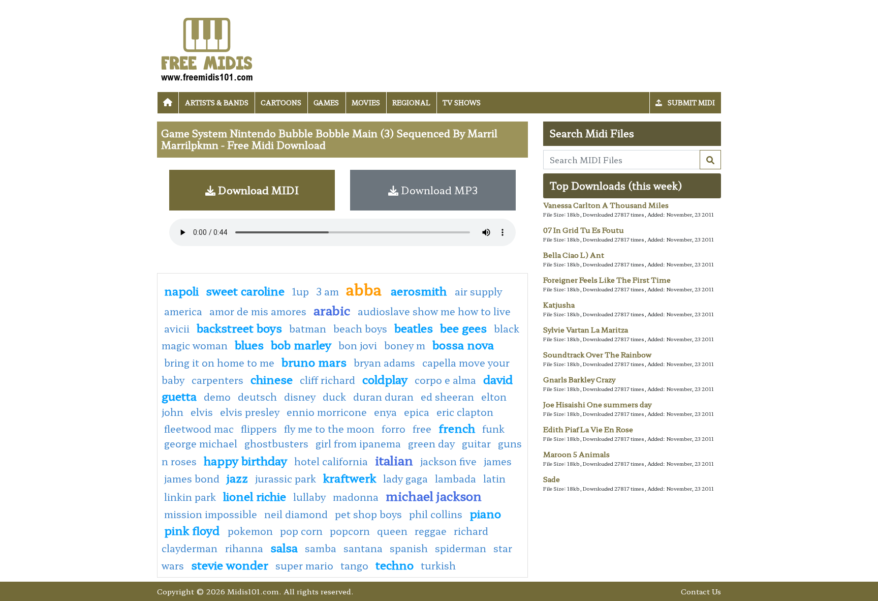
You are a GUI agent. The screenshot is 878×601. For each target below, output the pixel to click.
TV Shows (462, 102)
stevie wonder (229, 564)
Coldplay (384, 379)
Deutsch (257, 396)
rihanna (244, 548)
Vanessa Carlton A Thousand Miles (606, 205)
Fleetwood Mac (199, 429)
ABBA (366, 289)
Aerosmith (420, 290)
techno (394, 564)
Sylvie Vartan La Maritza (585, 329)
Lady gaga (405, 478)
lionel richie (254, 496)
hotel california (331, 461)
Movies (366, 102)
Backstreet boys (239, 327)
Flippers (259, 429)
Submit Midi (690, 102)
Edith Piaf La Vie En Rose (588, 429)
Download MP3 (438, 190)
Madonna (356, 497)
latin (494, 478)
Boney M (404, 345)
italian (394, 460)
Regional (411, 102)
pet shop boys (368, 514)
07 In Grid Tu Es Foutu (583, 230)
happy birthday (245, 460)
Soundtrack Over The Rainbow (597, 354)
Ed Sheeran (447, 396)
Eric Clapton (464, 412)
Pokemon (250, 531)
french (456, 427)
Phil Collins (435, 514)
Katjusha (559, 304)
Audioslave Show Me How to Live (434, 311)
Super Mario (304, 565)
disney (300, 396)
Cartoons (281, 102)
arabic (332, 310)
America (183, 311)
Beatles (413, 327)
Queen (392, 531)
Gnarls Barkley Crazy (579, 379)
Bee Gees (463, 327)
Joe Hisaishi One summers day (597, 404)
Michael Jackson (434, 495)
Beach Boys (360, 328)
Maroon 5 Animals (576, 454)
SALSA (284, 547)
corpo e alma (445, 380)
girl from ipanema (358, 443)
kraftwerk (349, 477)
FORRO (393, 429)
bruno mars (314, 361)
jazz (237, 477)
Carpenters (217, 380)
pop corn (301, 531)
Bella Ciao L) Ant (573, 255)
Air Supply (478, 291)
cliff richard (327, 380)
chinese (271, 379)
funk (493, 429)
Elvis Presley (249, 412)
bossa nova (463, 344)
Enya (385, 412)
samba (320, 548)
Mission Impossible (210, 514)
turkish (438, 565)
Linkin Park (190, 497)
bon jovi (357, 345)
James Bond (192, 478)
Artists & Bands (216, 102)
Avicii (177, 328)
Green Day (431, 443)
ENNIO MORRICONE (327, 412)
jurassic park (285, 478)
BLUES (249, 344)
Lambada (455, 478)
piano (485, 513)
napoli (181, 290)
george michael (200, 443)
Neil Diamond (296, 514)
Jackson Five (448, 461)
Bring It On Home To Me (219, 362)
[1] (710, 159)
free (422, 429)
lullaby (309, 497)
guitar (476, 443)
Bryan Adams (384, 362)
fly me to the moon (329, 429)
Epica (416, 412)
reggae (431, 531)
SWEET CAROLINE (245, 290)
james (498, 461)
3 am (327, 291)
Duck (334, 396)
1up (300, 291)
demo (217, 396)
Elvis (202, 412)
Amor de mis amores (257, 311)
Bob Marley (301, 344)
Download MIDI (257, 190)
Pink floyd (193, 530)
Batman (307, 328)
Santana (363, 548)
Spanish (409, 548)
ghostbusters (276, 443)
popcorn (350, 531)
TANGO (354, 565)
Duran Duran (383, 396)
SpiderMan (460, 548)
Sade (551, 479)
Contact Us (701, 591)
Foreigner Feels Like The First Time (607, 280)
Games (326, 102)
